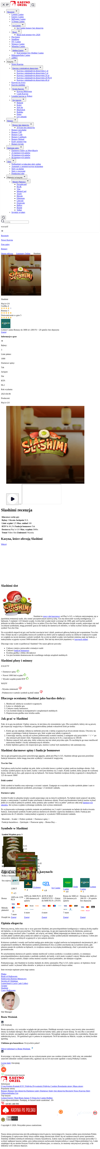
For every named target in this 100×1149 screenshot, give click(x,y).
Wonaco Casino (17, 44)
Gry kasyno (16, 100)
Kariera (9, 1086)
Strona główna (7, 253)
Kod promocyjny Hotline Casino (30, 53)
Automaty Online (23, 253)
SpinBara (15, 39)
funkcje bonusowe (21, 650)
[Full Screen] (20, 504)
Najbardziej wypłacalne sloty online (26, 164)
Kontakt (16, 1086)
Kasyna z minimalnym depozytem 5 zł (32, 73)
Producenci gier (17, 173)
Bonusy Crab (16, 134)
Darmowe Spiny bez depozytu (52, 1091)
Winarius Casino (18, 46)
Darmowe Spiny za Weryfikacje (24, 150)
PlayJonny (15, 37)
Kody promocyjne (18, 141)
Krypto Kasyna (18, 89)
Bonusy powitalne (18, 130)
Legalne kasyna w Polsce (21, 96)
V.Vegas (33, 1098)
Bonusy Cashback (18, 137)
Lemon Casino (17, 14)
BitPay (19, 205)
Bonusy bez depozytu (20, 125)
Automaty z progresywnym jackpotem (27, 166)
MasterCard (21, 191)
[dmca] (12, 1121)
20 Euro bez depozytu (26, 127)
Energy (10, 1098)
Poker (19, 114)
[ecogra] (85, 1114)
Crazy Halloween (8, 990)
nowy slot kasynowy (51, 616)
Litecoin (20, 201)
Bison (14, 32)
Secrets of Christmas (9, 981)
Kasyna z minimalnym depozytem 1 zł (32, 71)
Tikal (16, 1098)
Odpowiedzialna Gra (9, 1093)
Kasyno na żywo (18, 82)
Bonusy (10, 121)
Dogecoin (21, 203)
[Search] (3, 217)
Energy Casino (17, 17)
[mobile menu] (5, 5)
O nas (3, 1086)
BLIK (19, 187)
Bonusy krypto (17, 144)
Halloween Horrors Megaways (13, 979)
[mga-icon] (47, 1114)
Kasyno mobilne (18, 85)
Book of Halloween (9, 976)
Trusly (19, 194)
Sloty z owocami (18, 171)
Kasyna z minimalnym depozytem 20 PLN (34, 78)
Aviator (4, 986)
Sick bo (20, 107)
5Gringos (37, 887)
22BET (14, 57)
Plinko (3, 974)
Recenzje (10, 12)
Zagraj (3, 332)
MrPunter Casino (18, 19)
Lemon (4, 1098)
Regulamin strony (65, 1086)
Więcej (4, 544)
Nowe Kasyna (17, 64)
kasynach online (81, 639)
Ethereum (21, 198)
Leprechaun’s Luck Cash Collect (14, 983)
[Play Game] (12, 499)
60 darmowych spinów (20, 157)
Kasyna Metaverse (24, 91)
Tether (19, 210)
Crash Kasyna (22, 94)
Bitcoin (20, 196)
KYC (22, 1086)
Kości (19, 105)
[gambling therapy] (68, 1114)
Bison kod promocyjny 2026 (28, 35)
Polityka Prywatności (34, 1086)
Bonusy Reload (17, 139)
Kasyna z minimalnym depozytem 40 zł (33, 80)
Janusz (27, 1098)
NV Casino (16, 42)
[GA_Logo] (3, 1121)
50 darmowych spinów (20, 155)
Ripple (19, 208)
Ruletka (20, 112)
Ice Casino (16, 26)
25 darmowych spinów (20, 153)
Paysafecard (22, 184)
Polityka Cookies (50, 1086)
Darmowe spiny (13, 148)
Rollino (49, 1098)
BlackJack (21, 110)
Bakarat (20, 103)
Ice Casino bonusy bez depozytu (30, 28)
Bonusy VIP (16, 132)
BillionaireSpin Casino (20, 55)
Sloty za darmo (17, 169)
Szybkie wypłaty (18, 212)
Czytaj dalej (6, 1063)
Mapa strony (78, 1086)
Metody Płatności (19, 182)
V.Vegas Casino (17, 21)
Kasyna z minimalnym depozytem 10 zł (33, 75)
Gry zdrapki (22, 117)
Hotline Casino (17, 50)
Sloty (9, 162)
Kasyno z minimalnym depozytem (25, 68)
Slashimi (4, 988)
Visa (18, 189)
